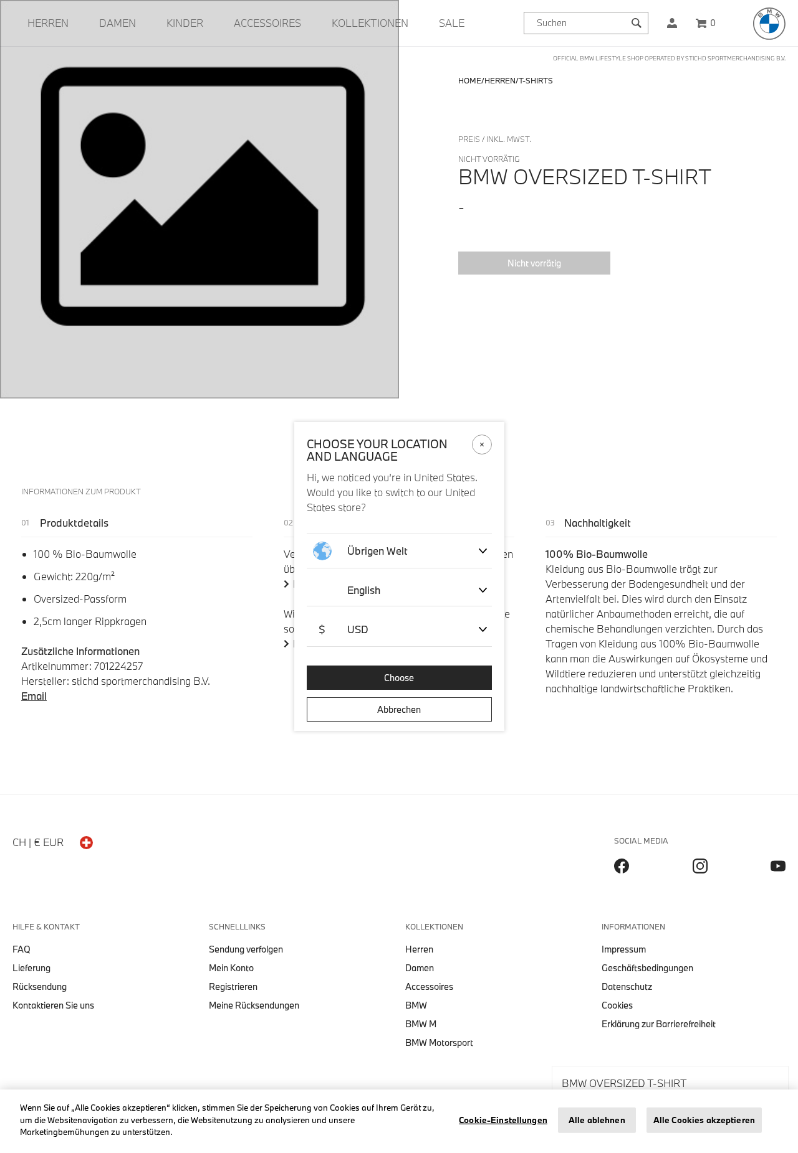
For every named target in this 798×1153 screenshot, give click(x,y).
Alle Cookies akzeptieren (704, 1120)
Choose (399, 678)
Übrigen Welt (377, 550)
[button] (672, 23)
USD (343, 629)
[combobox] (586, 23)
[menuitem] (48, 23)
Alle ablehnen (597, 1120)
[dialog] (399, 576)
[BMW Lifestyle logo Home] (769, 23)
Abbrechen (399, 709)
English (363, 589)
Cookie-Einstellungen (503, 1120)
